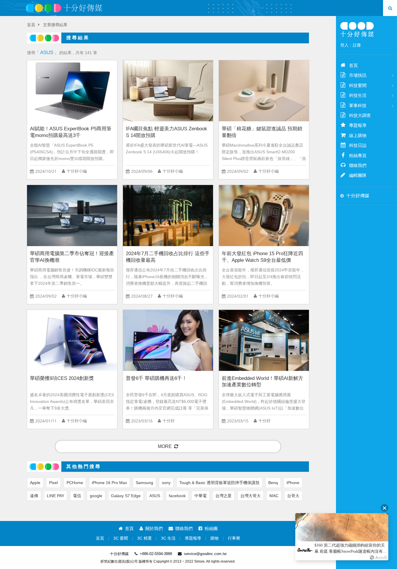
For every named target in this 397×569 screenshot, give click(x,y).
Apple (35, 482)
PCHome (75, 482)
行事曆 (234, 538)
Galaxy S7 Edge (126, 495)
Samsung (144, 482)
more (165, 446)
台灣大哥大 (250, 495)
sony (166, 482)
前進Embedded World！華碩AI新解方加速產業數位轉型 (262, 382)
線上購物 (357, 135)
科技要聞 (357, 85)
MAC (273, 495)
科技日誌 (357, 145)
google (96, 495)
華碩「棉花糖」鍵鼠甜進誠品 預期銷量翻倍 (262, 132)
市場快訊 (357, 75)
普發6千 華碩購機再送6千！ (156, 378)
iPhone (293, 482)
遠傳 (34, 495)
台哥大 (293, 495)
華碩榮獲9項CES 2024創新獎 (62, 378)
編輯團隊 (357, 175)
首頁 (31, 25)
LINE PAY (55, 495)
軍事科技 (357, 105)
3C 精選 (144, 538)
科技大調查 (360, 115)
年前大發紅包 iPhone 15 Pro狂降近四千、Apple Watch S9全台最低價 (262, 257)
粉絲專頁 (357, 155)
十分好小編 (77, 171)
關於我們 (154, 528)
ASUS (154, 495)
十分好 (168, 421)
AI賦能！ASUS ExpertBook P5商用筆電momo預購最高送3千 (70, 132)
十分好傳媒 (357, 195)
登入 (344, 45)
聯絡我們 (184, 528)
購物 (214, 538)
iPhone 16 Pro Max (109, 482)
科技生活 (357, 95)
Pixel (53, 482)
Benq (273, 482)
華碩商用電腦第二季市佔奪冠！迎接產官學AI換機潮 (72, 257)
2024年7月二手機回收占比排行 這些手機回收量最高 (168, 257)
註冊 (357, 45)
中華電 (200, 495)
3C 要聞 (120, 538)
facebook (177, 495)
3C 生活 (168, 538)
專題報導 (193, 538)
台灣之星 (223, 495)
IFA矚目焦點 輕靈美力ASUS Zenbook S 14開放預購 (166, 132)
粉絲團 (211, 528)
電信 (77, 495)
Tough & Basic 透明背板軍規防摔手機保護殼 (219, 482)
